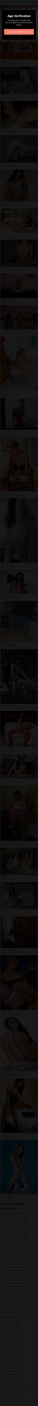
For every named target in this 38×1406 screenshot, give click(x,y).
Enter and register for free (19, 32)
